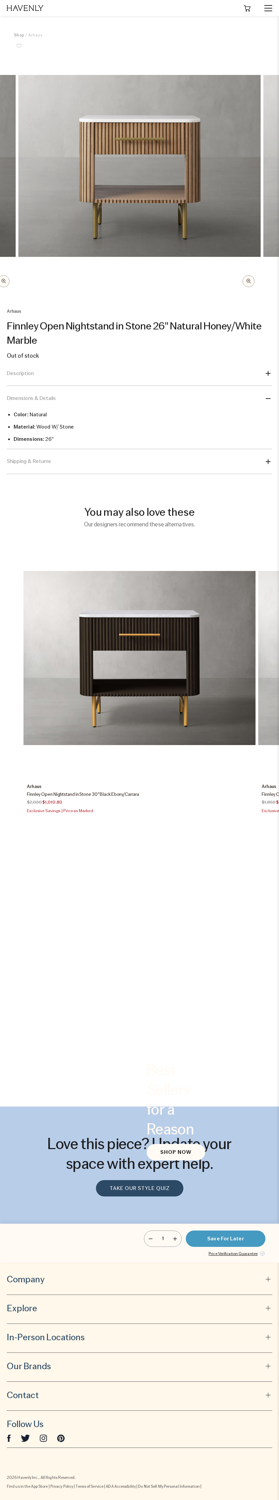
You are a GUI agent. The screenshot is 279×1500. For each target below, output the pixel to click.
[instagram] (43, 1438)
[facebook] (9, 1438)
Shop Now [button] (176, 1152)
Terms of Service (89, 1486)
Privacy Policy (61, 1486)
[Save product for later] (19, 50)
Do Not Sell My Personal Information (169, 1486)
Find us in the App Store (27, 1486)
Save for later (225, 1239)
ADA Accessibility (121, 1486)
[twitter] (25, 1438)
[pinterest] (61, 1438)
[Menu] (265, 8)
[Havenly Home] (25, 8)
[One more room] (175, 1239)
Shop (19, 35)
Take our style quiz (140, 1188)
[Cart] (247, 8)
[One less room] (150, 1238)
